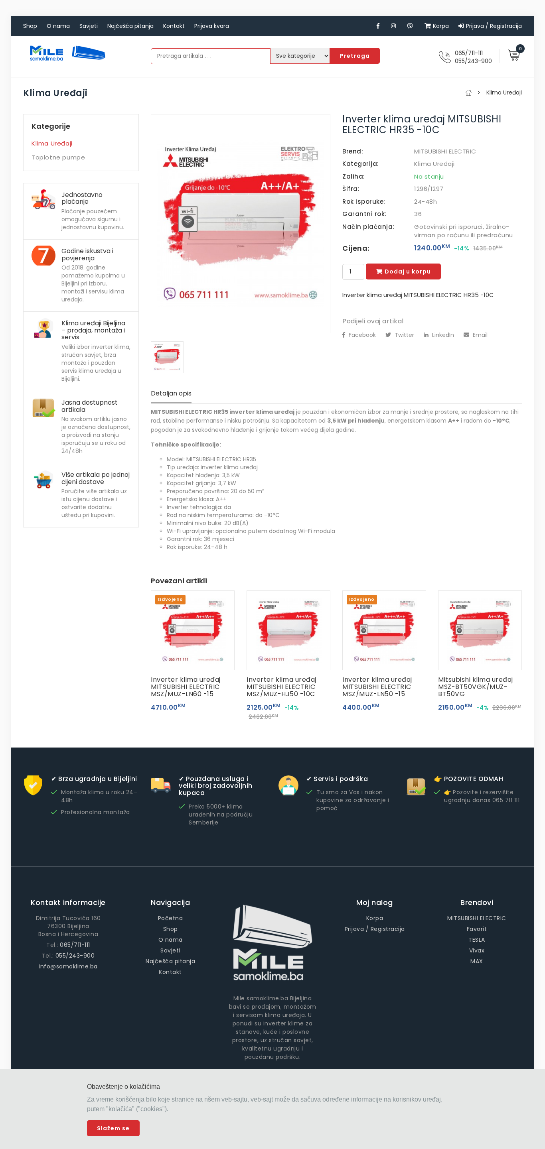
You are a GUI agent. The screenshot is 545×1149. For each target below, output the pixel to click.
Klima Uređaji (52, 143)
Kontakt (174, 26)
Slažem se (113, 1128)
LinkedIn (442, 335)
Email (479, 335)
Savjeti (88, 26)
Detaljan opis (171, 393)
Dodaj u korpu (408, 271)
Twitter (403, 335)
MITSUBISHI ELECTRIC (445, 151)
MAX (476, 961)
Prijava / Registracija (494, 26)
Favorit (477, 929)
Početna (170, 918)
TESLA (476, 940)
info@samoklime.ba (68, 966)
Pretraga (355, 56)
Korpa (441, 26)
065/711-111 (469, 53)
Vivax (477, 950)
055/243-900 (473, 61)
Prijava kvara (211, 26)
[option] (240, 223)
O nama (58, 26)
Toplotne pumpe (58, 157)
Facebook (361, 335)
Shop (30, 26)
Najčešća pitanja (130, 26)
